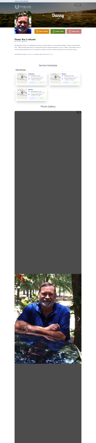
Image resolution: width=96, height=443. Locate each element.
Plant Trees (42, 82)
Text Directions (32, 82)
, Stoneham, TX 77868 (35, 80)
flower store (50, 54)
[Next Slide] (78, 319)
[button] (22, 77)
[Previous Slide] (17, 319)
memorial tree (30, 54)
